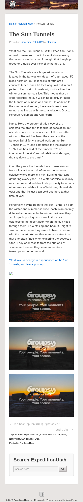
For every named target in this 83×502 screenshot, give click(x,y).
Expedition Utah (31, 434)
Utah (37, 439)
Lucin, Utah (62, 429)
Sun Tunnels (27, 439)
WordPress (71, 500)
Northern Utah (25, 23)
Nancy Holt (14, 439)
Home (12, 23)
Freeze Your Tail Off (50, 434)
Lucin (63, 434)
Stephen (51, 42)
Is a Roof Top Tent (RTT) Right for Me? (36, 423)
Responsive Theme (43, 500)
